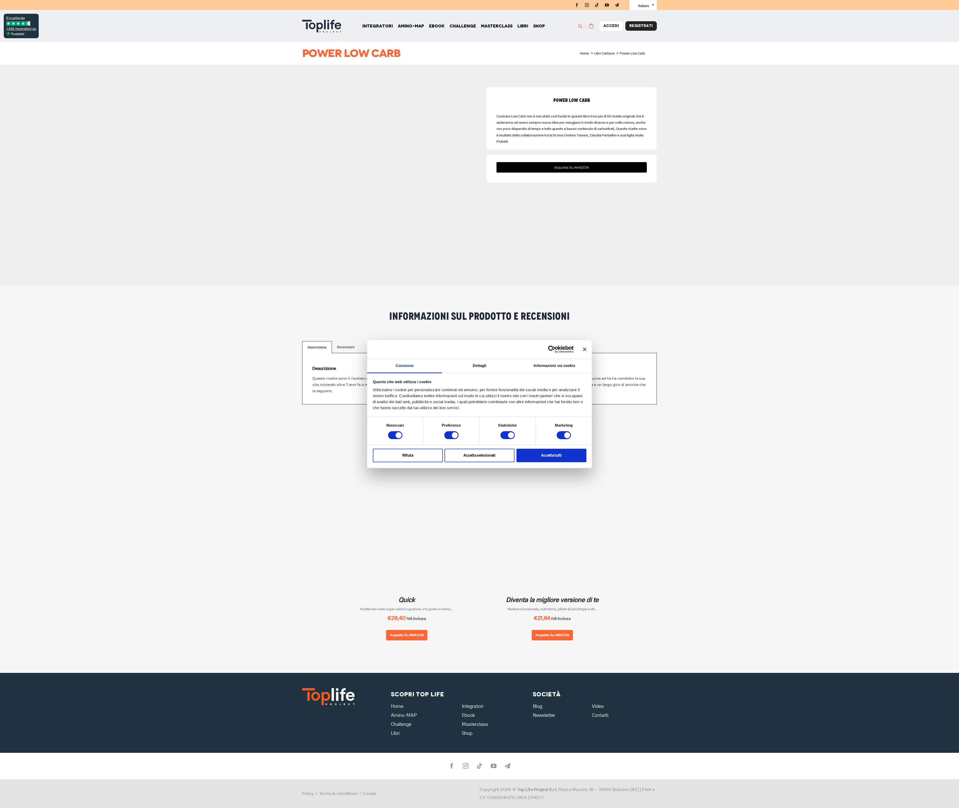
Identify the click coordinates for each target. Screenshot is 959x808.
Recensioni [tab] (345, 347)
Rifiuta (407, 455)
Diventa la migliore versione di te (552, 599)
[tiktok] (597, 5)
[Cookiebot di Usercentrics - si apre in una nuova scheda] (552, 349)
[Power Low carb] (387, 172)
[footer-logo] (328, 689)
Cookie (370, 794)
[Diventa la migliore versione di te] (546, 469)
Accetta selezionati (479, 455)
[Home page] (321, 26)
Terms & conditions (338, 794)
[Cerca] (582, 26)
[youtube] (607, 5)
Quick (407, 599)
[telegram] (617, 5)
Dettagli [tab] (479, 365)
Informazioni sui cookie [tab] (554, 365)
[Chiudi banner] (584, 349)
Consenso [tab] (405, 365)
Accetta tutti (551, 455)
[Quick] (401, 469)
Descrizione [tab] (317, 347)
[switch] (451, 435)
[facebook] (577, 5)
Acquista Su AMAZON (407, 635)
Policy (308, 794)
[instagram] (587, 5)
